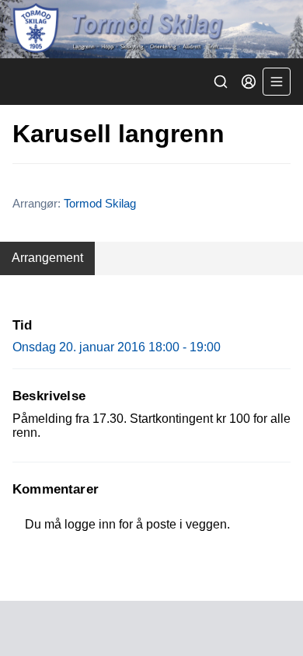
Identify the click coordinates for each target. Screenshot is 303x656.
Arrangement (47, 257)
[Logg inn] (249, 82)
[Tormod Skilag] (151, 29)
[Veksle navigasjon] (277, 82)
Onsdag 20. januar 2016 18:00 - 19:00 (116, 347)
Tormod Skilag (100, 203)
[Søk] (221, 82)
